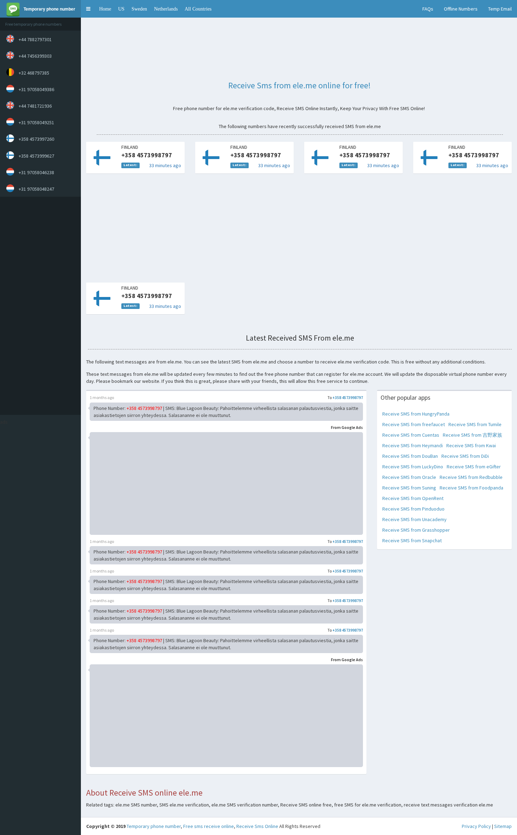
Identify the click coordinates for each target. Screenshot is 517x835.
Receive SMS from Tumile (475, 424)
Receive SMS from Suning (409, 488)
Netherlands (166, 8)
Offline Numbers (461, 9)
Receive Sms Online (257, 826)
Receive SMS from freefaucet (413, 424)
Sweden (139, 8)
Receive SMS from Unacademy (414, 519)
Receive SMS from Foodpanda (471, 488)
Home (105, 8)
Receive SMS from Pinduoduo (413, 509)
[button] (88, 9)
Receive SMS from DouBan (410, 456)
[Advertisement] (38, 305)
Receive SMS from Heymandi (412, 445)
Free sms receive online (208, 826)
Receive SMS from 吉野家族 (472, 435)
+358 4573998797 (347, 397)
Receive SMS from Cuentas (410, 435)
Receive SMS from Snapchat (412, 540)
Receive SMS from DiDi (465, 456)
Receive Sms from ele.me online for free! (299, 85)
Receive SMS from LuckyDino (412, 466)
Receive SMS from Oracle (409, 477)
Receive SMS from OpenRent (412, 498)
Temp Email (500, 9)
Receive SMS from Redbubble (471, 477)
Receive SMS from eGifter (474, 466)
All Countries (198, 8)
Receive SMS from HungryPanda (415, 414)
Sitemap (503, 826)
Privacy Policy (476, 826)
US (121, 8)
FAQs (427, 9)
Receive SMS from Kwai (471, 445)
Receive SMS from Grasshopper (416, 530)
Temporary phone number (154, 826)
